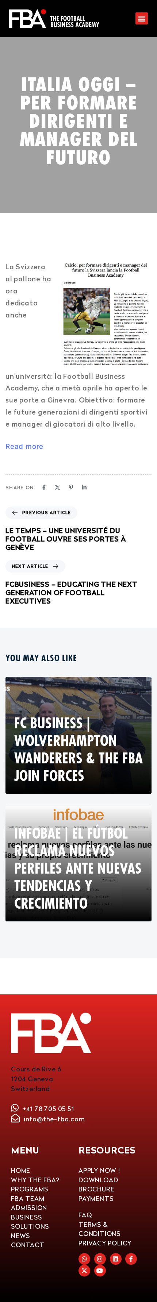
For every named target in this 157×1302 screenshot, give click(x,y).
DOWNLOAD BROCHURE (98, 1185)
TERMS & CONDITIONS (99, 1229)
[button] (141, 18)
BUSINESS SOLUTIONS (30, 1222)
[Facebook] (44, 487)
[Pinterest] (71, 487)
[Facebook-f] (131, 1259)
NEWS (20, 1236)
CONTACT (28, 1245)
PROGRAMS (29, 1189)
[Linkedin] (84, 487)
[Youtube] (100, 1270)
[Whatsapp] (84, 1259)
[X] (57, 487)
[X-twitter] (84, 1270)
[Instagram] (100, 1259)
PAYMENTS (95, 1198)
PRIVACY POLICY (104, 1243)
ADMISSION (29, 1207)
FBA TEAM (27, 1198)
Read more (24, 446)
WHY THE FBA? (35, 1180)
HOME (20, 1170)
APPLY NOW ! (99, 1170)
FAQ (85, 1215)
